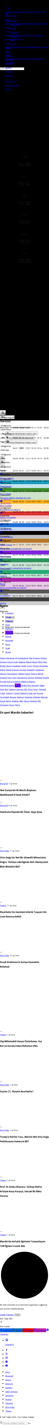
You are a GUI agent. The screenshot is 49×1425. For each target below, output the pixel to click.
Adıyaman (10, 658)
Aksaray (13, 697)
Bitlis (40, 662)
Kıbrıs (17, 705)
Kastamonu (22, 678)
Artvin (10, 662)
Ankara (44, 658)
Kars (14, 678)
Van (34, 693)
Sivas (35, 689)
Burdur (3, 666)
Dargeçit (9, 621)
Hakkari (21, 674)
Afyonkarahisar (21, 658)
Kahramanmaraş (7, 685)
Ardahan (15, 701)
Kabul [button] (17, 1315)
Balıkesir (22, 662)
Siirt (25, 689)
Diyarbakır (43, 666)
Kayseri (31, 678)
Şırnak (2, 701)
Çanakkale (16, 666)
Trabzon (9, 693)
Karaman (29, 697)
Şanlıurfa (24, 693)
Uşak (30, 693)
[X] (6, 1354)
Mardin (18, 685)
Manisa (32, 681)
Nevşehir (35, 685)
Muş (29, 685)
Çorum (30, 666)
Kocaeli (3, 681)
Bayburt (20, 697)
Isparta (34, 674)
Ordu (2, 689)
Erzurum (23, 670)
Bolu (45, 662)
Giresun (3, 674)
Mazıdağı (9, 633)
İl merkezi (9, 613)
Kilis (39, 701)
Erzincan (15, 670)
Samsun (19, 689)
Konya (9, 681)
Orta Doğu (4, 851)
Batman (44, 697)
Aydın (15, 662)
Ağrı (30, 658)
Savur (7, 644)
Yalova (26, 701)
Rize (6, 689)
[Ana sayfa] (6, 15)
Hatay (27, 674)
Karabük (33, 701)
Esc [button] (29, 1423)
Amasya (36, 658)
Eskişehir (31, 670)
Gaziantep (39, 670)
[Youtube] (6, 1366)
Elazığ (8, 670)
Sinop (30, 689)
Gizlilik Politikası (7, 1315)
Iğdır (21, 701)
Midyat (8, 636)
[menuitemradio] (21, 433)
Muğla (24, 685)
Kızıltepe (9, 629)
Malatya (24, 681)
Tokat (2, 693)
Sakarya (12, 689)
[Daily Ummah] (24, 454)
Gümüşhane (12, 674)
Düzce (12, 705)
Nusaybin (9, 640)
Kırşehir (46, 678)
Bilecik (29, 662)
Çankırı (23, 666)
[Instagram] (6, 1358)
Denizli (36, 666)
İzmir (10, 678)
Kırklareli (38, 678)
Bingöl (35, 662)
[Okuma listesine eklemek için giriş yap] (1, 780)
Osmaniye (4, 705)
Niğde (42, 685)
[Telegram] (6, 1362)
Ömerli (8, 652)
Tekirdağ (42, 689)
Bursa (8, 666)
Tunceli (16, 693)
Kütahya (16, 681)
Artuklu (8, 617)
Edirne (2, 670)
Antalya (3, 662)
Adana (2, 658)
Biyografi (4, 783)
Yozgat (40, 693)
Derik (7, 625)
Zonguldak (4, 697)
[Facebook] (6, 1350)
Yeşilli (7, 648)
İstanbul (3, 678)
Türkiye (3, 905)
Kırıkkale (36, 697)
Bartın (8, 701)
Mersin (41, 674)
